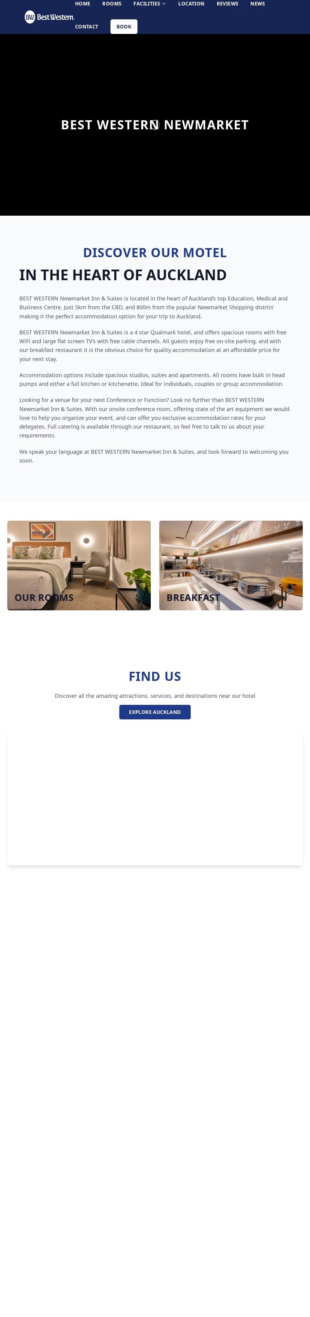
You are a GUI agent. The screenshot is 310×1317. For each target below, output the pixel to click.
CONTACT (86, 26)
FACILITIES (147, 3)
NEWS (257, 3)
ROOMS (111, 3)
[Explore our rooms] (79, 565)
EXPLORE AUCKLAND (155, 712)
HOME (83, 3)
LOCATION (191, 3)
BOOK (124, 26)
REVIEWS (228, 3)
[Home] (49, 17)
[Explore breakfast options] (231, 565)
